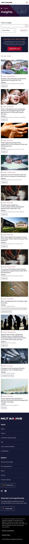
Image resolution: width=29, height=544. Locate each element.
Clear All (23, 30)
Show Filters (6, 30)
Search (26, 25)
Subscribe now (14, 49)
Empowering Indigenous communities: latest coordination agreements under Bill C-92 (12, 206)
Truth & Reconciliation (8, 446)
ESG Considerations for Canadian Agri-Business (14, 302)
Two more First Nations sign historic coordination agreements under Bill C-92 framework (14, 270)
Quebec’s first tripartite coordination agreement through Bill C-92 (13, 79)
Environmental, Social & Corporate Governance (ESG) (14, 308)
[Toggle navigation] (26, 2)
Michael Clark (4, 179)
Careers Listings (6, 479)
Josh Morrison (11, 179)
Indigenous (4, 86)
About (3, 429)
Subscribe (8, 508)
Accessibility (5, 451)
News (2, 471)
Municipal (4, 407)
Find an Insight (6, 23)
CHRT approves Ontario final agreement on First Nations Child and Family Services (14, 144)
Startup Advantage (7, 462)
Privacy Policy (6, 535)
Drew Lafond (18, 179)
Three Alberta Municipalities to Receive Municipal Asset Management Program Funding (14, 400)
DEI (2, 442)
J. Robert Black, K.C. (14, 405)
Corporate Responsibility (8, 437)
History (3, 433)
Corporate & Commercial (7, 375)
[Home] (1, 8)
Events (3, 475)
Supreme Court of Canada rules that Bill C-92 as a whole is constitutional (13, 175)
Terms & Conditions (8, 530)
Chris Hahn (3, 373)
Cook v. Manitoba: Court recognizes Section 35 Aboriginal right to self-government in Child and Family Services (13, 111)
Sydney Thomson (5, 83)
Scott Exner (3, 306)
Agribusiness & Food (6, 311)
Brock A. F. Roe (20, 149)
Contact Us (9, 485)
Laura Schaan (16, 117)
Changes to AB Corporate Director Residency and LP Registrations (13, 369)
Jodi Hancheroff (13, 83)
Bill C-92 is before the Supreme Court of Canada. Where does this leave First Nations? (14, 238)
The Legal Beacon (6, 466)
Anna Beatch (21, 83)
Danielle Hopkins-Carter (6, 117)
